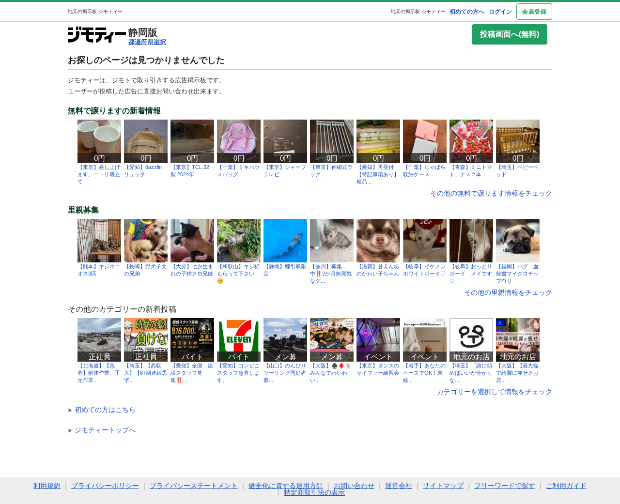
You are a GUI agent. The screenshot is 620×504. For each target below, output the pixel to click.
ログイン (500, 11)
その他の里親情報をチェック (508, 292)
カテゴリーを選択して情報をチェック (494, 391)
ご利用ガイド (566, 485)
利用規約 (47, 485)
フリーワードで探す (504, 485)
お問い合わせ (354, 485)
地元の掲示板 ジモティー (418, 11)
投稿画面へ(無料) (509, 34)
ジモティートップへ (102, 430)
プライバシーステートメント (194, 485)
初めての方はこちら (102, 409)
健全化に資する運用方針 (285, 485)
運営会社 (398, 485)
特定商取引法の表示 (314, 492)
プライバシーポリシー (105, 485)
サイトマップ (443, 485)
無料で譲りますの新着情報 (114, 111)
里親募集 (83, 210)
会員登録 (534, 11)
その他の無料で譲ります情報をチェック (491, 193)
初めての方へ (467, 11)
